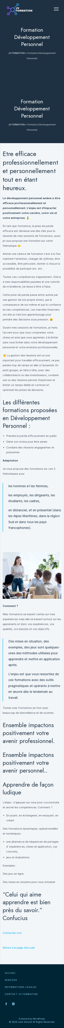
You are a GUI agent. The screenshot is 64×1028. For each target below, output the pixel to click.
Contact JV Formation (21, 994)
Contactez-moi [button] (12, 933)
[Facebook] (6, 1003)
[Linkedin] (13, 1003)
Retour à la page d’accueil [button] (18, 947)
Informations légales (21, 987)
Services (11, 980)
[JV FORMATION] (19, 9)
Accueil (10, 973)
